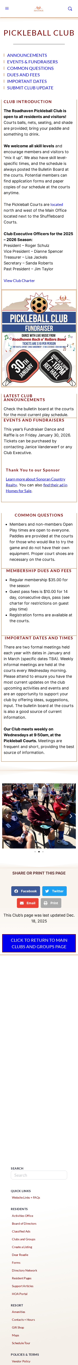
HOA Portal (20, 1294)
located (56, 204)
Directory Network (24, 1270)
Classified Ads (21, 1231)
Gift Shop (18, 1327)
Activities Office (22, 1215)
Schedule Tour (21, 1343)
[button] (35, 851)
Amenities (18, 1312)
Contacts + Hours (23, 1319)
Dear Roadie (20, 1255)
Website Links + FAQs (26, 1197)
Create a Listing (22, 1247)
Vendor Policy (21, 1361)
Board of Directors (24, 1223)
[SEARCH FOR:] (39, 1175)
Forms (16, 1262)
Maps (15, 1335)
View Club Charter (19, 280)
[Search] (70, 8)
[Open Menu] (7, 8)
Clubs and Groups (23, 1239)
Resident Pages (21, 1278)
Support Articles (22, 1286)
